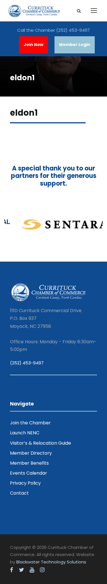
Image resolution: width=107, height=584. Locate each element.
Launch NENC (24, 433)
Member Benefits (29, 463)
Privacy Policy (25, 483)
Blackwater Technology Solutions (51, 562)
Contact (19, 493)
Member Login (74, 44)
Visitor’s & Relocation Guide (40, 443)
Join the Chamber (30, 423)
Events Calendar (28, 473)
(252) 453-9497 (73, 30)
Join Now (33, 44)
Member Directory (31, 453)
